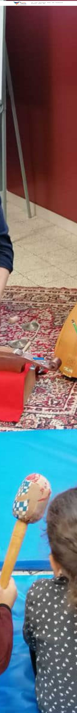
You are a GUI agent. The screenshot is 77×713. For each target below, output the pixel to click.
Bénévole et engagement (42, 2)
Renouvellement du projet (59, 2)
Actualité (53, 2)
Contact (44, 3)
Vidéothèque (49, 2)
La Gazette (35, 2)
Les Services (40, 3)
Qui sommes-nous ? (34, 3)
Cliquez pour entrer (38, 358)
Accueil (32, 2)
